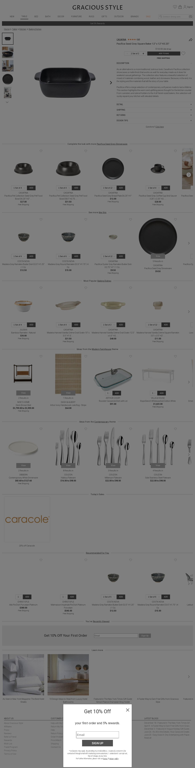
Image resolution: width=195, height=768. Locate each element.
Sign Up (97, 743)
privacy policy (114, 759)
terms (105, 759)
